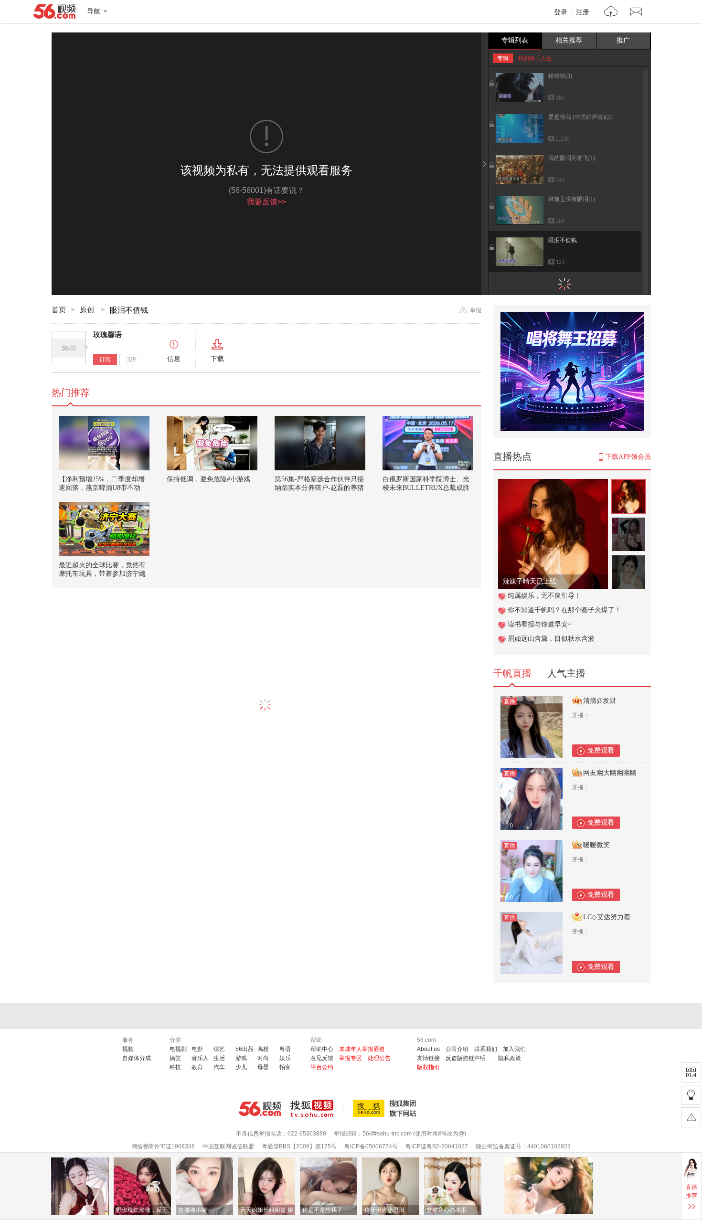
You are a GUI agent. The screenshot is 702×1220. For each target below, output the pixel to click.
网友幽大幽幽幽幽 (610, 772)
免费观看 (600, 750)
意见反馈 (321, 1058)
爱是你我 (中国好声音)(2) (580, 117)
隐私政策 (509, 1058)
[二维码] (691, 1072)
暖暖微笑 (596, 845)
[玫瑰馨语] (69, 348)
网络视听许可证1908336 (163, 1146)
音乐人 (200, 1058)
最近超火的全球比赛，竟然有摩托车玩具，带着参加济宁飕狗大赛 (102, 574)
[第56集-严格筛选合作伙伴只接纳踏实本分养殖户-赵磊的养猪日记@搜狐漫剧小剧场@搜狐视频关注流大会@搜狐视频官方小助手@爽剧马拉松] (320, 443)
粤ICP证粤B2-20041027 (436, 1146)
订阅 (105, 359)
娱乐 (285, 1058)
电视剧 (178, 1049)
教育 (197, 1067)
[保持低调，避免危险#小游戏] (212, 443)
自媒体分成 (136, 1058)
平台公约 (321, 1067)
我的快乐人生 (535, 58)
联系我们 (485, 1049)
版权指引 (428, 1067)
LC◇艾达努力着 (606, 917)
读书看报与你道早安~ (540, 624)
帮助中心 (321, 1049)
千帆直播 (512, 673)
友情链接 (428, 1058)
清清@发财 (599, 700)
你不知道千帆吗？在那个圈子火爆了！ (564, 610)
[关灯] (691, 1095)
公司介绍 (457, 1049)
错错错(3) (560, 76)
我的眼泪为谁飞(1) (571, 158)
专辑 (503, 58)
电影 (197, 1049)
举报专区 (350, 1058)
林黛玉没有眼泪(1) (571, 199)
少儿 (241, 1067)
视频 (128, 1049)
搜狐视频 (316, 1108)
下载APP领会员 (628, 456)
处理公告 (379, 1058)
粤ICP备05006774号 (371, 1146)
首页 (59, 310)
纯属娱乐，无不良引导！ (544, 595)
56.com (54, 13)
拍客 (285, 1067)
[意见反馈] (691, 1117)
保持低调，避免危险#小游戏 (208, 479)
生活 (219, 1058)
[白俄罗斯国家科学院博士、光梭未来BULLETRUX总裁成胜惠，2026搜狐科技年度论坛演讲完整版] (428, 443)
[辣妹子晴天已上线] (553, 484)
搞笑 (175, 1058)
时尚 (263, 1058)
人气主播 (566, 673)
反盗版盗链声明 (466, 1058)
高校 (263, 1049)
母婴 (263, 1067)
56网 (260, 1109)
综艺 (219, 1049)
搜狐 (386, 1108)
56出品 (244, 1049)
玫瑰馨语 (107, 335)
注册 (582, 12)
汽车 (219, 1067)
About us (428, 1049)
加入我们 (514, 1049)
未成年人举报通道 (362, 1049)
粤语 (285, 1049)
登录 (560, 12)
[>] (611, 12)
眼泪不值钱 (562, 240)
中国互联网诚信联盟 (228, 1146)
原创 (88, 310)
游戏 (241, 1058)
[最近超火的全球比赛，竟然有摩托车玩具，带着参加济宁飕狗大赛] (104, 529)
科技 (175, 1067)
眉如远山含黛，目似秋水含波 (551, 638)
